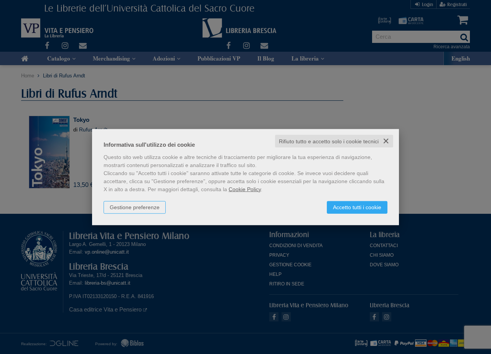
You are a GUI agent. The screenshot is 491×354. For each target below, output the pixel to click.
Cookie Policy (245, 189)
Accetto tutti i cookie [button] (357, 207)
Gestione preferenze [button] (135, 207)
